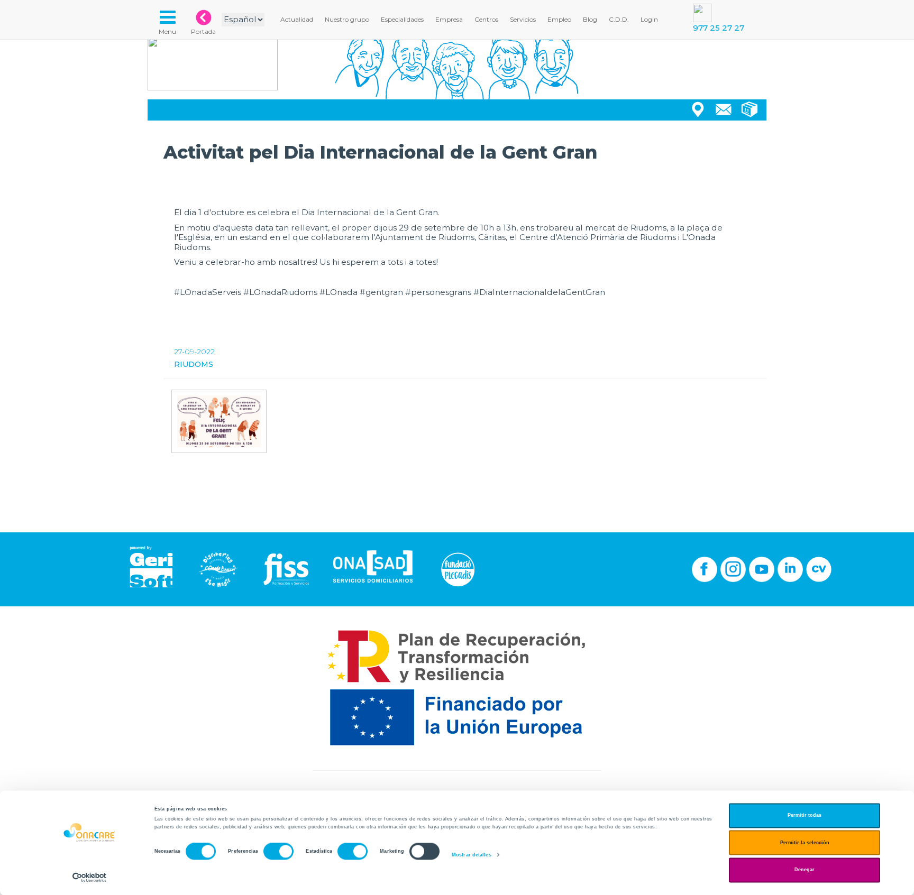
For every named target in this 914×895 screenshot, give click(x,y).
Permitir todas (804, 815)
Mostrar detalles (471, 854)
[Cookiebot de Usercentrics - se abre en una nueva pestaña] (89, 877)
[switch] (278, 851)
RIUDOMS (193, 364)
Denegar (804, 870)
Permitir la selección (804, 842)
